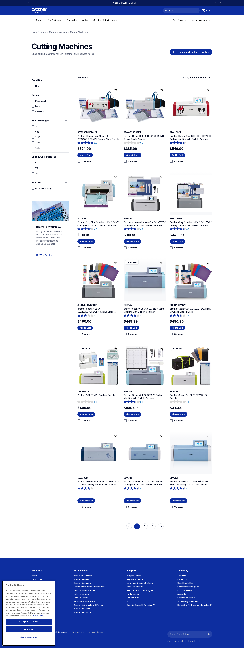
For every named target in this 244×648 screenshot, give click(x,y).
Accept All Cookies (29, 622)
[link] (122, 3)
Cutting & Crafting (58, 32)
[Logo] (39, 10)
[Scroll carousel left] (29, 3)
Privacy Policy (38, 616)
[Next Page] (161, 526)
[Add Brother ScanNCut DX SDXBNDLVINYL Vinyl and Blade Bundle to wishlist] (207, 263)
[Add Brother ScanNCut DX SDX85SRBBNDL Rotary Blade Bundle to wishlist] (161, 90)
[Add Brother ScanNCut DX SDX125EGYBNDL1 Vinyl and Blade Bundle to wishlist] (115, 263)
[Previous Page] (129, 526)
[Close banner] (220, 2)
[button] (209, 634)
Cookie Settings (28, 637)
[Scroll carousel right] (215, 3)
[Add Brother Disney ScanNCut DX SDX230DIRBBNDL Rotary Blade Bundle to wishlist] (115, 90)
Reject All (29, 629)
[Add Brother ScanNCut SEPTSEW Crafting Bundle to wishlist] (207, 349)
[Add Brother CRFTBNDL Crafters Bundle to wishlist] (115, 349)
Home (34, 32)
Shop (43, 32)
